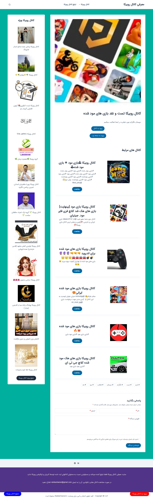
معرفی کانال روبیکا (134, 4)
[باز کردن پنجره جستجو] (9, 4)
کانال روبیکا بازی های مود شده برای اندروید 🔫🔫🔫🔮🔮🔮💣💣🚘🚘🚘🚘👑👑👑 (77, 253)
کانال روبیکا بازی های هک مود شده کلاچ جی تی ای (77, 360)
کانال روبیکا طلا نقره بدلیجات (26, 369)
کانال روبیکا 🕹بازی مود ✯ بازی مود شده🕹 (77, 165)
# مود (92, 385)
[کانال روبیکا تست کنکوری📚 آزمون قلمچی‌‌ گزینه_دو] (26, 91)
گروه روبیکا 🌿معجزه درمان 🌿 (26, 159)
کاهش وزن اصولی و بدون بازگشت (26, 339)
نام (137, 410)
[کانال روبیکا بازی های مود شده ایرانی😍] (118, 294)
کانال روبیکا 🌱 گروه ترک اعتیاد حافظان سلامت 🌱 (26, 214)
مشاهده (76, 189)
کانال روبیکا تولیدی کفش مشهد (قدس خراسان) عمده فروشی (26, 247)
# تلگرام (120, 385)
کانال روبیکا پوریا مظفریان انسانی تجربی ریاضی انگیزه (26, 186)
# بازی (137, 385)
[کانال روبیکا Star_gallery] (26, 122)
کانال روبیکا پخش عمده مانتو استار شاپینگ (26, 48)
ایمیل (92, 410)
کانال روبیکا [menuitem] (85, 4)
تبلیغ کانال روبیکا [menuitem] (70, 4)
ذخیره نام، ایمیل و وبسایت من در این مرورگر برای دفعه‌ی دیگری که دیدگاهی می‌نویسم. (112, 439)
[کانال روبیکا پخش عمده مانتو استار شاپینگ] (26, 35)
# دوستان (110, 385)
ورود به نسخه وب (98, 135)
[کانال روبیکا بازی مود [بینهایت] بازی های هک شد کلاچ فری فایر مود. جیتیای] (118, 213)
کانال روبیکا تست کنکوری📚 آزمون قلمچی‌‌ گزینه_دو (26, 107)
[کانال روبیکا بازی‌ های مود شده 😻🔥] (118, 332)
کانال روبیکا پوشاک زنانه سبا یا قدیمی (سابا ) (26, 306)
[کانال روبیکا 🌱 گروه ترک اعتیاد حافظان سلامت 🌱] (26, 200)
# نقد (84, 385)
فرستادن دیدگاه (133, 445)
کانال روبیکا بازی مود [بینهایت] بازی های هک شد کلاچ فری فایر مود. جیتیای (77, 211)
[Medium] (78, 463)
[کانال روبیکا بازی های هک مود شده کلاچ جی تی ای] (118, 364)
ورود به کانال (98, 128)
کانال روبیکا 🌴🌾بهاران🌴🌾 (26, 74)
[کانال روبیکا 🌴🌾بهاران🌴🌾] (26, 63)
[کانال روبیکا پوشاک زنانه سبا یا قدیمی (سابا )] (26, 293)
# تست (129, 385)
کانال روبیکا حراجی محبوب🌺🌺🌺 (26, 280)
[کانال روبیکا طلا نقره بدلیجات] (26, 355)
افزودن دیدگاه (133, 418)
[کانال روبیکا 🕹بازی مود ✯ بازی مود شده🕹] (118, 172)
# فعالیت (100, 385)
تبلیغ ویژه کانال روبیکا (26, 378)
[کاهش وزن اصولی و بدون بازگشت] (26, 324)
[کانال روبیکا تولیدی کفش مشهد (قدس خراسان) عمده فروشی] (26, 231)
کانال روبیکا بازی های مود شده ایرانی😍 (77, 290)
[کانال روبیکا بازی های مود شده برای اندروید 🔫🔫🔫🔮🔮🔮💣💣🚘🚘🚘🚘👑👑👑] (118, 258)
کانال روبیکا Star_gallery (26, 133)
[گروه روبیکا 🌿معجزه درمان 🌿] (26, 147)
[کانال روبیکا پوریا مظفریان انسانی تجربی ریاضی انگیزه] (26, 172)
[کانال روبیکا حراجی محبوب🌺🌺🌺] (26, 265)
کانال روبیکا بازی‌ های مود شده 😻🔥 (77, 328)
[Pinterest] (75, 463)
